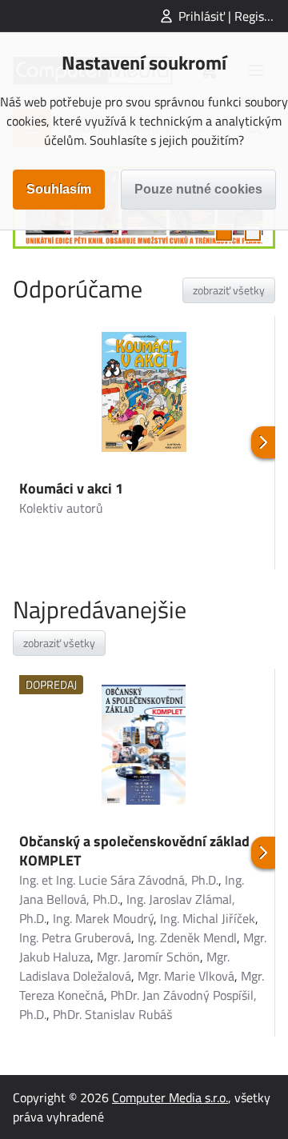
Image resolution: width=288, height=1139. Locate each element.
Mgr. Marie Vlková (186, 975)
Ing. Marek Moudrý (103, 918)
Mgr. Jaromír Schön (148, 956)
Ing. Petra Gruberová (75, 937)
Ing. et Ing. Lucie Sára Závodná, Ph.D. (118, 879)
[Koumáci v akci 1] (143, 394)
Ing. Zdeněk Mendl (187, 937)
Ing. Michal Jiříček (207, 918)
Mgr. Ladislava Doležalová (124, 966)
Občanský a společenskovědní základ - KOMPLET (138, 850)
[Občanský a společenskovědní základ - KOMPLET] (143, 747)
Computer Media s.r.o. (170, 1097)
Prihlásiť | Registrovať (233, 16)
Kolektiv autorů (61, 508)
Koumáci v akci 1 (71, 488)
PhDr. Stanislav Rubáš (112, 1014)
